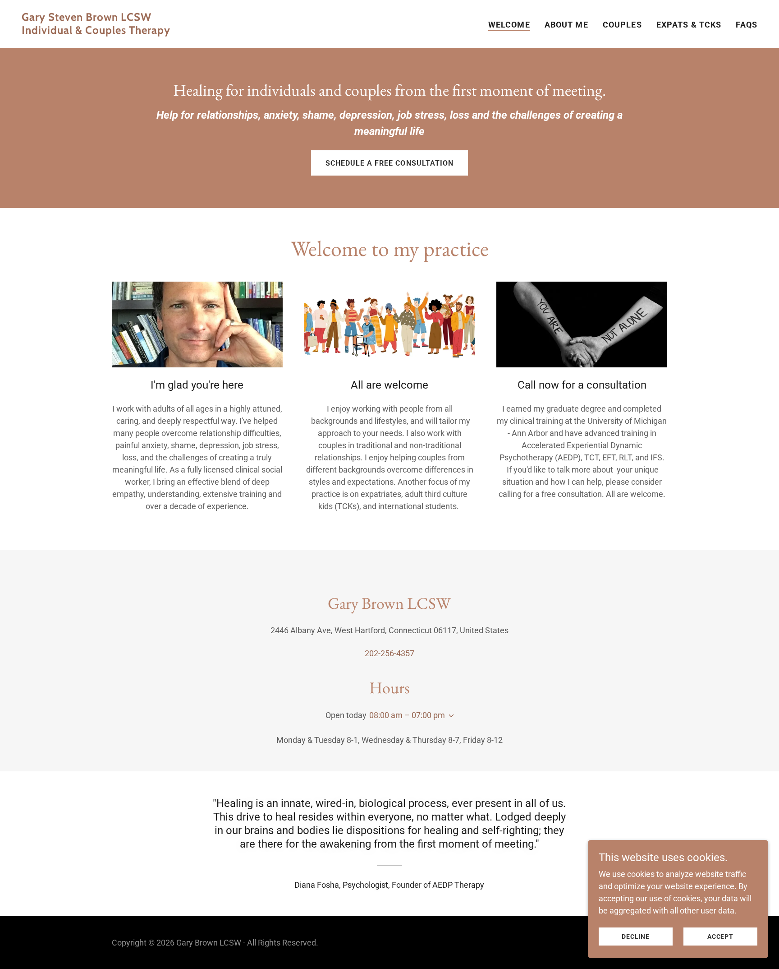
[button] (449, 715)
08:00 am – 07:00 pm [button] (407, 715)
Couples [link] (622, 24)
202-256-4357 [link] (389, 653)
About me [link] (566, 24)
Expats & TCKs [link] (689, 24)
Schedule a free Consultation (389, 163)
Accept (720, 936)
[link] (202, 31)
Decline (636, 936)
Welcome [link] (509, 24)
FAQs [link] (746, 24)
